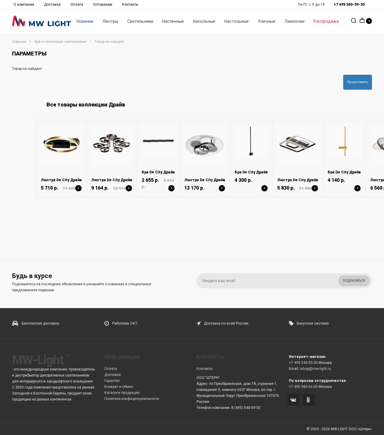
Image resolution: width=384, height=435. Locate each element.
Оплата (76, 4)
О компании (24, 4)
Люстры (110, 21)
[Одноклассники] (309, 400)
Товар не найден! (109, 42)
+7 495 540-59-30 (303, 363)
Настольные (236, 21)
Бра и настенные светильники (60, 42)
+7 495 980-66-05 (303, 387)
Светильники (140, 21)
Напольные (204, 21)
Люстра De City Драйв (61, 180)
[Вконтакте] (294, 400)
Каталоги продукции (122, 393)
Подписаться (354, 280)
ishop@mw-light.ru (315, 369)
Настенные (173, 21)
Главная (19, 42)
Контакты (130, 4)
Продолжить (357, 82)
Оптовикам (102, 4)
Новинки (84, 21)
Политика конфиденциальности (131, 399)
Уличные (266, 21)
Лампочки (294, 21)
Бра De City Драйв (158, 172)
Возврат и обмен (118, 387)
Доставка (52, 4)
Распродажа (326, 21)
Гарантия (112, 381)
